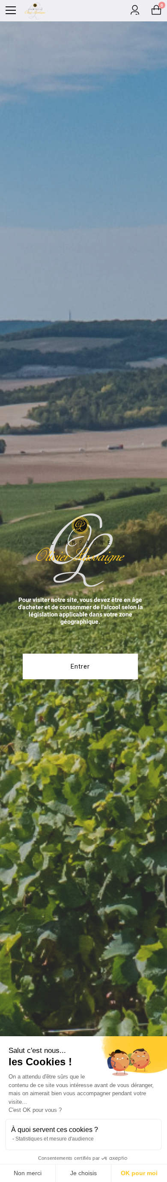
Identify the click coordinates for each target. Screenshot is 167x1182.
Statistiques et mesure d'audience (54, 1139)
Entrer (80, 666)
